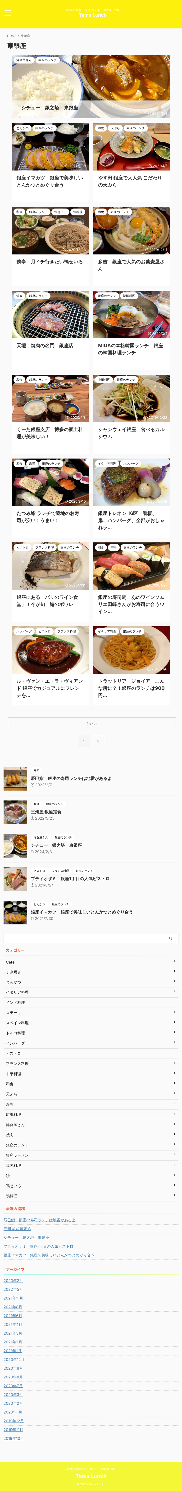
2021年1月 (13, 1350)
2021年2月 (13, 1342)
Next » (92, 723)
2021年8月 (13, 1307)
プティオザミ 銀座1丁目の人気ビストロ (70, 878)
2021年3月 (13, 1333)
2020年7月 (13, 1385)
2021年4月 (13, 1324)
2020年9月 (13, 1368)
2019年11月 (13, 1429)
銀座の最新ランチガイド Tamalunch (91, 1469)
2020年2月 (13, 1403)
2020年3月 (13, 1394)
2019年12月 (14, 1420)
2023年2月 (13, 1280)
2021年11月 (13, 1298)
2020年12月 (14, 1359)
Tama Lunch (93, 15)
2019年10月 (14, 1438)
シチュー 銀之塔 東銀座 (56, 845)
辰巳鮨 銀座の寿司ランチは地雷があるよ (71, 778)
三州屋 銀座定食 (46, 811)
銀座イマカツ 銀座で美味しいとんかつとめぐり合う (82, 911)
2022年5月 (13, 1289)
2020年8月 (13, 1377)
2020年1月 (13, 1412)
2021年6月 (13, 1315)
